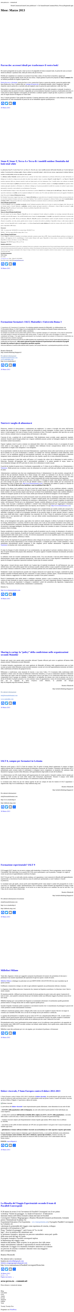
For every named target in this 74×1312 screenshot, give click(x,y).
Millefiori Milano (9, 970)
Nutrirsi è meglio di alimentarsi (16, 423)
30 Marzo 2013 (5, 107)
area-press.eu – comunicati (9, 2)
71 (7, 1275)
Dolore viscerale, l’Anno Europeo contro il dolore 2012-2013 (30, 1091)
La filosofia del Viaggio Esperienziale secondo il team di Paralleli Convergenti (28, 1204)
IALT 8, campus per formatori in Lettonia (21, 761)
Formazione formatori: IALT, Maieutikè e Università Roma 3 (31, 322)
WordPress (13, 1309)
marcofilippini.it (12, 1141)
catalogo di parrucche (32, 84)
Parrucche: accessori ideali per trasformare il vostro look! (29, 65)
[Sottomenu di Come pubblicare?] (37, 5)
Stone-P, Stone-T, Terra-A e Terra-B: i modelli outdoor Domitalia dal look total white (35, 162)
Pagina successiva (7, 1277)
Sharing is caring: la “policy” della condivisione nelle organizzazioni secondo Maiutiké (34, 653)
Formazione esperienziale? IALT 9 (18, 865)
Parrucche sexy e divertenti (9, 82)
